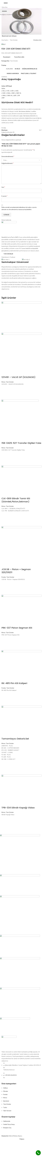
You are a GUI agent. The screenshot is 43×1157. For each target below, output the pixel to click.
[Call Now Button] (38, 1152)
